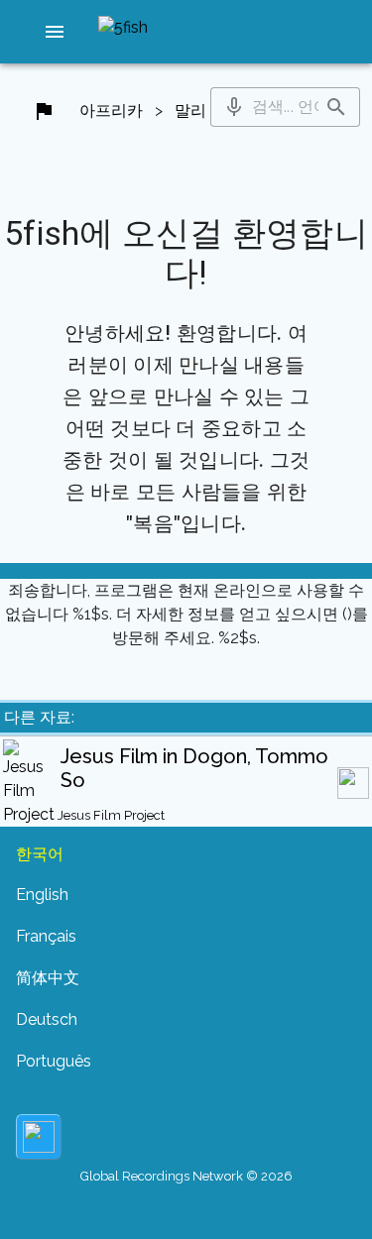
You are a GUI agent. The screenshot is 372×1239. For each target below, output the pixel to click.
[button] (54, 32)
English (42, 894)
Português (53, 1061)
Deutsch (46, 1019)
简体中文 (47, 977)
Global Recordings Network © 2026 (186, 1176)
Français (46, 936)
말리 (190, 110)
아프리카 (111, 110)
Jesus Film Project (111, 815)
